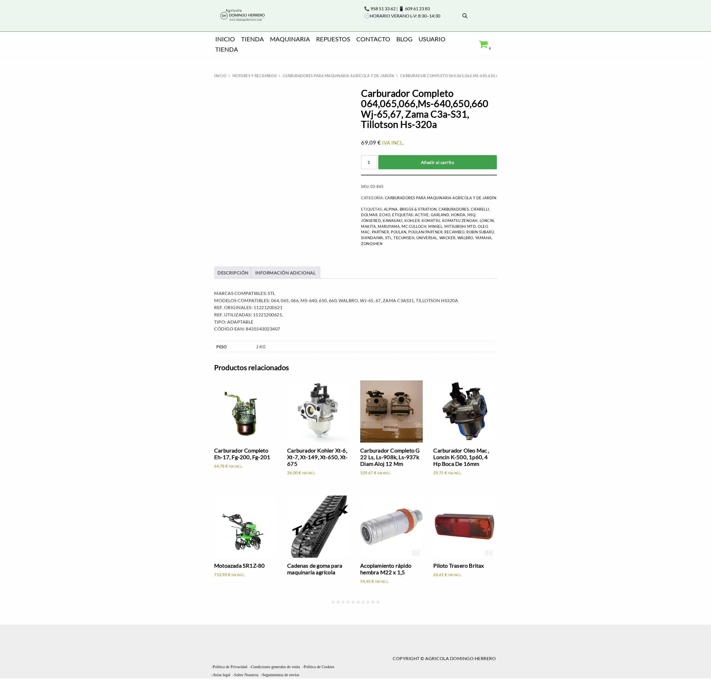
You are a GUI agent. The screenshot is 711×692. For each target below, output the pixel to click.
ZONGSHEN (371, 243)
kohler (412, 220)
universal (426, 238)
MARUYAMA (389, 226)
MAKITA (368, 226)
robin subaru (480, 232)
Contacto (373, 39)
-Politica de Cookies (318, 667)
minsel (435, 226)
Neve (10, 685)
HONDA (458, 215)
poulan (398, 232)
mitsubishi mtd (460, 226)
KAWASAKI (392, 220)
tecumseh (404, 238)
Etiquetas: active (410, 215)
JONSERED (371, 220)
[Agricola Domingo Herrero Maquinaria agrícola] (242, 15)
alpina (391, 209)
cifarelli (480, 209)
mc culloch (414, 226)
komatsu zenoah (460, 220)
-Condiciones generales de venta (275, 667)
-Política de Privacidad (229, 667)
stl (388, 238)
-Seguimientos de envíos (280, 675)
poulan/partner (425, 232)
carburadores (454, 209)
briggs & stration (418, 209)
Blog (404, 39)
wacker (447, 238)
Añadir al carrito (437, 162)
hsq (471, 215)
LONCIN (487, 220)
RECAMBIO (454, 232)
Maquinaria (290, 39)
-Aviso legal (220, 675)
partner (380, 232)
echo (384, 215)
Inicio (225, 39)
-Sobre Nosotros (245, 675)
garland (440, 215)
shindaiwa (372, 238)
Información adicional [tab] (285, 272)
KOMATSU (431, 220)
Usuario (432, 39)
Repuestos (333, 39)
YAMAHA (483, 238)
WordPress (84, 685)
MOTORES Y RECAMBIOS (254, 76)
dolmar (369, 215)
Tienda (252, 39)
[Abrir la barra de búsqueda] (465, 15)
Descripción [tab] (233, 272)
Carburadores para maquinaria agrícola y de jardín (338, 76)
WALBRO (465, 238)
